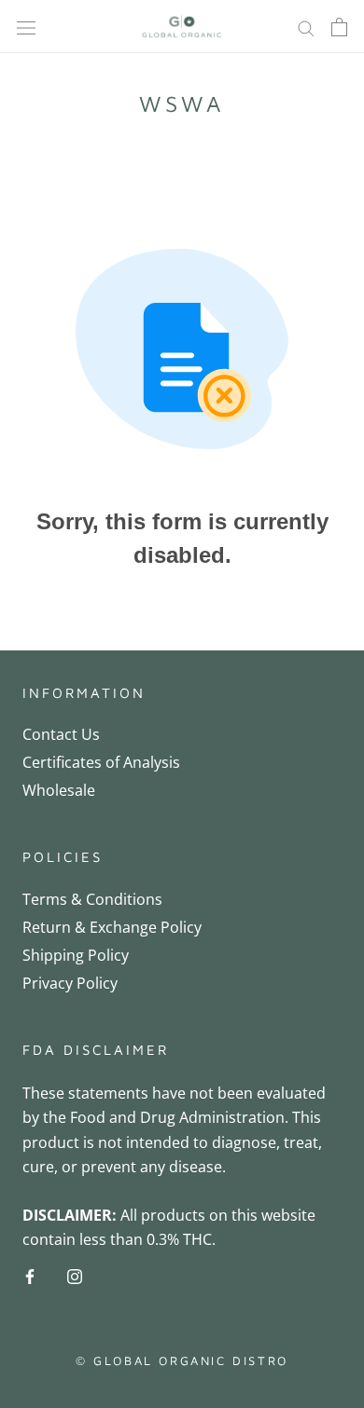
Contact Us (61, 734)
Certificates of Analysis (101, 762)
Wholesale (58, 790)
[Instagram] (74, 1275)
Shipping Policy (75, 955)
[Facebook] (29, 1275)
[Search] (306, 26)
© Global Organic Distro (182, 1360)
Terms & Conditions (92, 899)
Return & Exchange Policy (112, 927)
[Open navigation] (26, 26)
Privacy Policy (70, 983)
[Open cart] (339, 27)
